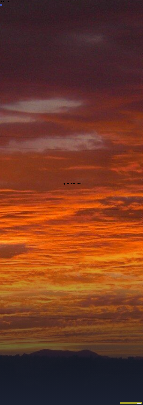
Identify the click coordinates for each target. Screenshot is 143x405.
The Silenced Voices (6, 1)
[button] (1, 5)
